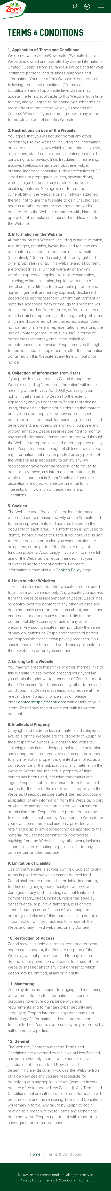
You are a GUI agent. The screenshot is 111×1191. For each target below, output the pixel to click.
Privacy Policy (30, 1180)
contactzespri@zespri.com (42, 702)
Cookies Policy (68, 570)
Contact (85, 1180)
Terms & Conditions (60, 1180)
